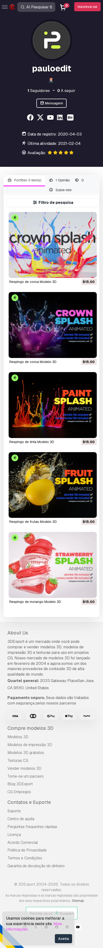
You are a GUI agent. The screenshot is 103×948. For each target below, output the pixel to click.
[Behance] (71, 118)
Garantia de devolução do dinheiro (36, 865)
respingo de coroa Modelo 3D (33, 282)
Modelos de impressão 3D (29, 744)
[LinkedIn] (61, 118)
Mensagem (53, 103)
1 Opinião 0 (69, 180)
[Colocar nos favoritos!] (90, 271)
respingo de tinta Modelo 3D (31, 442)
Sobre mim (63, 190)
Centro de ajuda (20, 818)
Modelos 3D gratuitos (25, 752)
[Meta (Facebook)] (31, 118)
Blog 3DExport (20, 783)
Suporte (14, 810)
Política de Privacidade (27, 850)
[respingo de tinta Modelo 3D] (53, 405)
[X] (41, 118)
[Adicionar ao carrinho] (80, 271)
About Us (17, 633)
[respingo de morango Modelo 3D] (53, 565)
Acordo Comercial (22, 842)
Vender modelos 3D (24, 768)
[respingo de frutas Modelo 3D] (53, 485)
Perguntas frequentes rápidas (32, 826)
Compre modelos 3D (30, 728)
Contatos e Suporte (29, 802)
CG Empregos (19, 791)
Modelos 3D (18, 736)
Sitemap (78, 901)
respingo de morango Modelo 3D (35, 602)
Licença (14, 834)
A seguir (66, 90)
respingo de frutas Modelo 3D (33, 522)
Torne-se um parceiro (25, 776)
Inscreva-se (87, 7)
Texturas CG (17, 760)
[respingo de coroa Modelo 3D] (53, 245)
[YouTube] (51, 118)
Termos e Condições (24, 858)
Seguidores (39, 90)
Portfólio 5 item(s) (27, 180)
